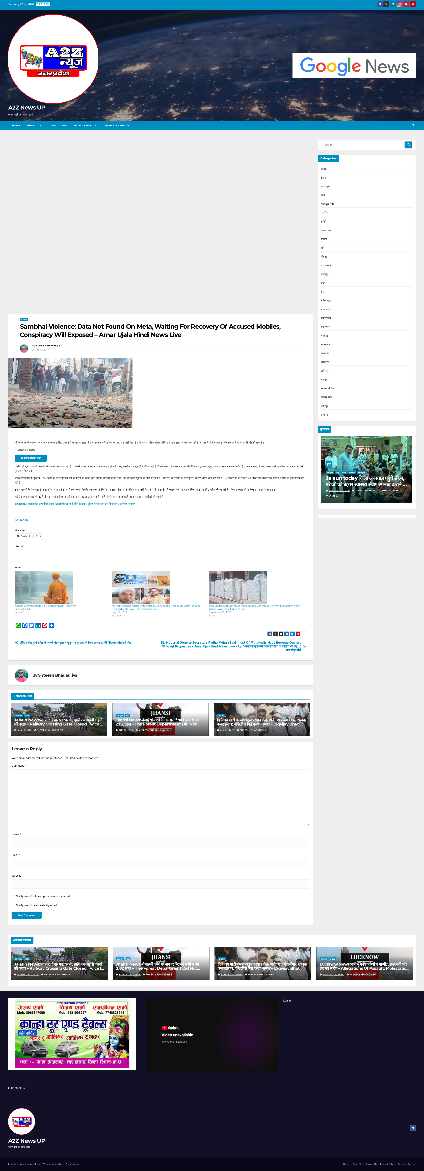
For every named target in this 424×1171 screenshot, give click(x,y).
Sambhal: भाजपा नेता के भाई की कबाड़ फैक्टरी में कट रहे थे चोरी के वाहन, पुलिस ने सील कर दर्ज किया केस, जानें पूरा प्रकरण (75, 503)
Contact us (18, 1088)
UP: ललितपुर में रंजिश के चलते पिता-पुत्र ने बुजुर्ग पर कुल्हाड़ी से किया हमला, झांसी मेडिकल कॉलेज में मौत (75, 642)
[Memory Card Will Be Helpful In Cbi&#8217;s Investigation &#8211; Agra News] (62, 587)
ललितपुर (325, 370)
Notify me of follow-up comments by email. (43, 896)
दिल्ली (324, 239)
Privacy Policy (85, 125)
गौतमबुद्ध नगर (327, 204)
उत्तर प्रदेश (24, 319)
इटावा (324, 177)
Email (16, 855)
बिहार (323, 291)
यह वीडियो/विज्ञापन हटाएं (31, 458)
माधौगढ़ (324, 335)
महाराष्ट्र (325, 327)
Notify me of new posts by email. (36, 905)
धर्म (322, 248)
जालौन (27, 716)
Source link (22, 520)
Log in (287, 1000)
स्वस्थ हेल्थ (326, 397)
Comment (19, 765)
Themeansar (72, 1164)
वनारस (324, 379)
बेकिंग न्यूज (326, 300)
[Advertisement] (160, 164)
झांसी (127, 716)
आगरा (324, 168)
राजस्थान (325, 344)
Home (16, 125)
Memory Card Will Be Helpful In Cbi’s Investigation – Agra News (46, 605)
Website (16, 875)
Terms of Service (116, 125)
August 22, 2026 (339, 495)
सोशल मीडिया (328, 388)
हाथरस (324, 414)
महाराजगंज (326, 318)
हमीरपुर (324, 406)
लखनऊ (325, 353)
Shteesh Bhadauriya (48, 345)
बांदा (323, 283)
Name (16, 834)
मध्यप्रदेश (326, 309)
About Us (34, 125)
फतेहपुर (325, 274)
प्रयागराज (326, 265)
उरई (323, 195)
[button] (413, 125)
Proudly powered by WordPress (25, 1164)
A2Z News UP (26, 107)
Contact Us (58, 125)
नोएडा (324, 256)
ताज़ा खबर (326, 230)
